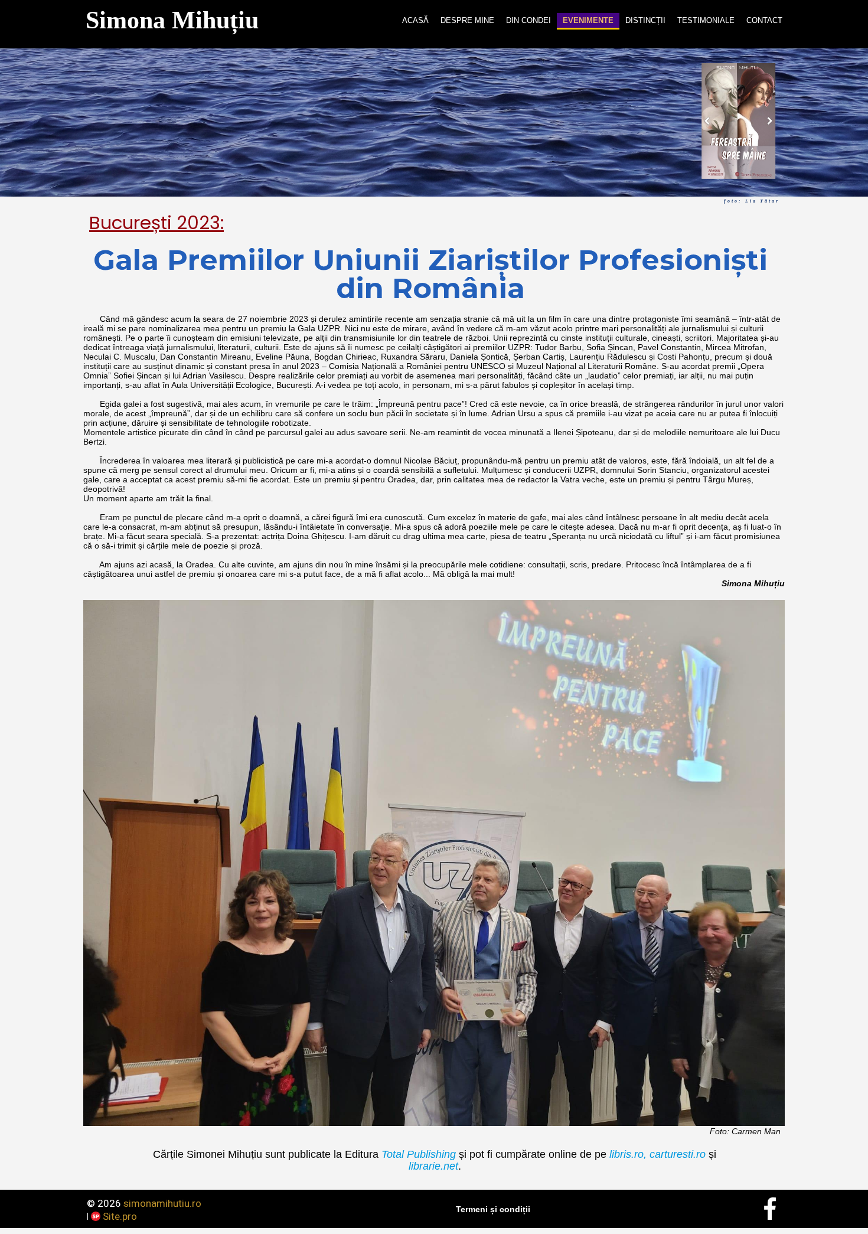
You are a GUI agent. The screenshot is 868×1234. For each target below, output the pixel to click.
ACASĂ (415, 20)
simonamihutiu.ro (162, 1203)
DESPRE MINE (467, 20)
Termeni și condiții (493, 1209)
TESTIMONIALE (706, 20)
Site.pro (120, 1216)
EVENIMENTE (588, 20)
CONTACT (764, 20)
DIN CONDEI (528, 20)
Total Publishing (418, 1154)
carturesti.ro (676, 1154)
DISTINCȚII (645, 20)
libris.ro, (628, 1154)
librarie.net (433, 1166)
